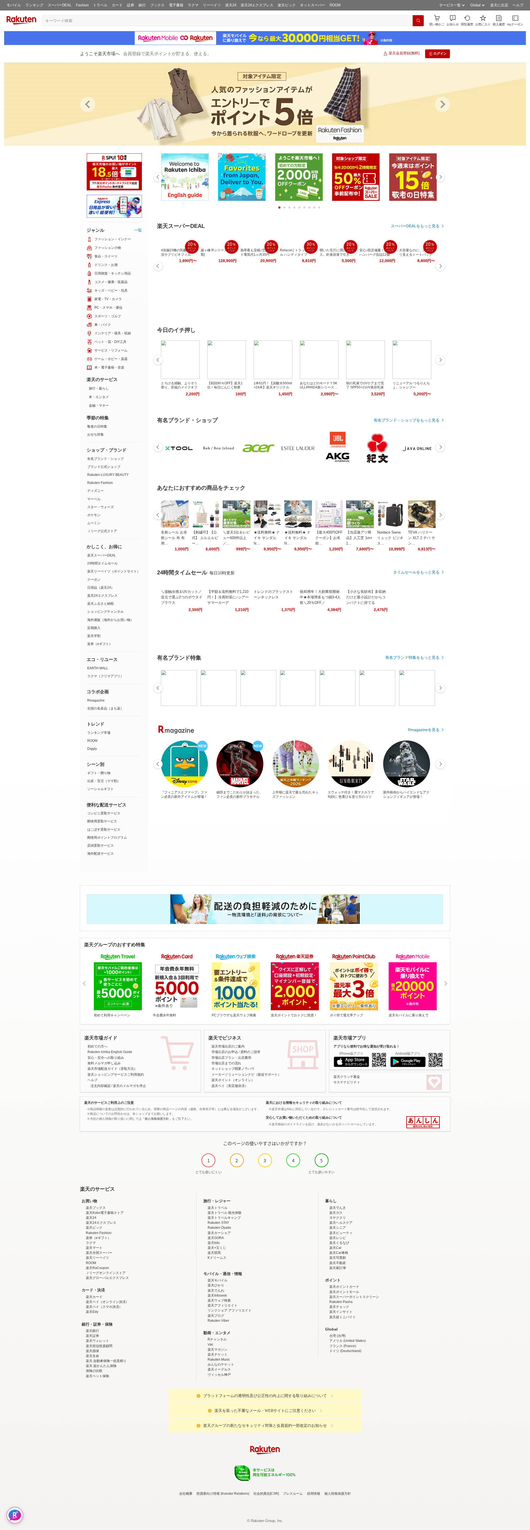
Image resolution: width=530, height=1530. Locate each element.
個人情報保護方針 (337, 1494)
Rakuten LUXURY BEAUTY (108, 475)
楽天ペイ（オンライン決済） (107, 1302)
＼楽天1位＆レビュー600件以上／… (236, 537)
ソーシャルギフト (100, 789)
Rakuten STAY (218, 1223)
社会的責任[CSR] (266, 1494)
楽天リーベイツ (97, 1258)
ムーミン (93, 523)
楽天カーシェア (219, 1233)
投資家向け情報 (208, 1494)
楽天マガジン (217, 1350)
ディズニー (95, 491)
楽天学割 (93, 636)
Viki (210, 1345)
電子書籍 (176, 5)
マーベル (93, 499)
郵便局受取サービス (102, 821)
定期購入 (93, 628)
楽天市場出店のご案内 (228, 1046)
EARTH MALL (97, 668)
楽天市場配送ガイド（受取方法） (112, 1069)
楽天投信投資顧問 (99, 1346)
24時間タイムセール (102, 563)
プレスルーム (293, 1494)
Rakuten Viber (218, 1321)
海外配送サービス (100, 853)
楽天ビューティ (341, 1233)
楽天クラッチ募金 (346, 1077)
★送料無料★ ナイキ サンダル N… (267, 537)
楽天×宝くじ (217, 1248)
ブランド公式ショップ (103, 467)
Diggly (92, 749)
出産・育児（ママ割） (103, 781)
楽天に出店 (499, 5)
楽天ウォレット (97, 1341)
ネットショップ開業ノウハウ (233, 1069)
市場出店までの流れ (226, 1063)
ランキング (34, 5)
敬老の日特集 (97, 426)
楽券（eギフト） (99, 644)
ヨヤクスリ (337, 1218)
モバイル (14, 5)
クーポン (93, 580)
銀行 (142, 5)
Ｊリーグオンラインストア (106, 1273)
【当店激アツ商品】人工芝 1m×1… (359, 537)
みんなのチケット (221, 1364)
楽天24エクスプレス (257, 5)
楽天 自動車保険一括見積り (106, 1361)
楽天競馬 (214, 1253)
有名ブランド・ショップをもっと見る (406, 420)
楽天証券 (92, 1336)
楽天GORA (216, 1238)
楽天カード (94, 1297)
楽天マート (94, 1248)
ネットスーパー (312, 5)
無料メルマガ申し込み (104, 1063)
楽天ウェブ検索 (219, 1300)
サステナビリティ (346, 1082)
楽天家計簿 (337, 1268)
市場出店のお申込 (224, 1052)
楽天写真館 (337, 1258)
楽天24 (230, 5)
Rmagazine (96, 700)
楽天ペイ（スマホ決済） (104, 1307)
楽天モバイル (217, 1280)
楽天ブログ (216, 1316)
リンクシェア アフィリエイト (229, 1310)
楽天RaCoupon (97, 1268)
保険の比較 (94, 1371)
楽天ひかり (216, 1285)
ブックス (157, 5)
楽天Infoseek (217, 1295)
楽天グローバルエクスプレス (107, 1278)
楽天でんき (337, 1208)
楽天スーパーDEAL (101, 555)
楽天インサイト (341, 1312)
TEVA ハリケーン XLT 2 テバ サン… (421, 537)
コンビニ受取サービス (103, 813)
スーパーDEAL (59, 5)
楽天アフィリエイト (222, 1305)
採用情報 (313, 1494)
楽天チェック (339, 1307)
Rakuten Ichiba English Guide (110, 1052)
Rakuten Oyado (219, 1228)
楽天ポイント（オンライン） (233, 1080)
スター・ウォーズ (100, 507)
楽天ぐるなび (339, 1243)
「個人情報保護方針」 (157, 1118)
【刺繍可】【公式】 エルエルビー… (205, 537)
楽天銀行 (92, 1331)
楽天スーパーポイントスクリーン (354, 1297)
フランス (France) (342, 1346)
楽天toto (214, 1243)
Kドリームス (217, 1258)
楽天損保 (92, 1351)
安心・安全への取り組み (106, 1058)
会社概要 (185, 1494)
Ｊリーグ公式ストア (102, 531)
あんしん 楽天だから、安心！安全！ (423, 1122)
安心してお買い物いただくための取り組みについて (304, 1117)
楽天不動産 (337, 1263)
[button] (453, 20)
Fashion (82, 5)
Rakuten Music (219, 1359)
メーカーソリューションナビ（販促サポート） (246, 1074)
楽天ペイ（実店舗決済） (229, 1086)
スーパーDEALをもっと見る (415, 226)
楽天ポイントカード (344, 1287)
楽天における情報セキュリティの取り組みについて (304, 1103)
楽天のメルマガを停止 (129, 1086)
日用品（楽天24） (100, 588)
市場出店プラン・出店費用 (231, 1058)
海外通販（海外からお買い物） (110, 620)
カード (117, 5)
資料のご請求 (250, 1052)
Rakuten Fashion (100, 483)
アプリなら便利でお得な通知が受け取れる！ (366, 1046)
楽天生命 (92, 1356)
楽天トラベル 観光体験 (225, 1213)
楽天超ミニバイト (342, 1317)
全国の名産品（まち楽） (105, 708)
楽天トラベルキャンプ (224, 1218)
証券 (130, 5)
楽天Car (335, 1248)
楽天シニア (337, 1228)
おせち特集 (95, 434)
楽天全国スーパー (99, 1253)
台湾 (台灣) (337, 1336)
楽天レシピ (337, 1238)
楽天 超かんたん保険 (101, 1366)
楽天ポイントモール (344, 1292)
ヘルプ (518, 5)
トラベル (100, 5)
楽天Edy (92, 1312)
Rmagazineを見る (423, 729)
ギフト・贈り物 (98, 773)
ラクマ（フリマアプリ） (105, 676)
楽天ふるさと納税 (100, 604)
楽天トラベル (217, 1208)
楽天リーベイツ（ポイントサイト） (113, 571)
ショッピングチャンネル (105, 612)
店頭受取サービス (100, 845)
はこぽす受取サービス (103, 829)
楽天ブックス (96, 1208)
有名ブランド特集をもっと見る (412, 657)
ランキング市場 (98, 733)
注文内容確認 (100, 1086)
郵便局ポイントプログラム (107, 837)
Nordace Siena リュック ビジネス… (390, 537)
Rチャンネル (217, 1339)
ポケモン (93, 515)
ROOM (335, 5)
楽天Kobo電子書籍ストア (105, 1213)
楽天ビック (287, 5)
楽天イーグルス (219, 1369)
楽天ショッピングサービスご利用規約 (116, 1074)
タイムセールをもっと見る (416, 572)
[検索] (418, 20)
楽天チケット (217, 1354)
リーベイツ (212, 5)
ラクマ (193, 5)
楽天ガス (336, 1213)
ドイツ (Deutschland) (345, 1351)
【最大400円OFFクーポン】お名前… (329, 537)
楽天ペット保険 (97, 1376)
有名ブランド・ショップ (105, 459)
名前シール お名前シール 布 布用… (174, 537)
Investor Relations (234, 1494)
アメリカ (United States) (347, 1341)
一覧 (138, 230)
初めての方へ (97, 1046)
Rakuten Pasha (341, 1302)
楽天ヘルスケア (341, 1223)
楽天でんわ (216, 1290)
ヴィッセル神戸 (219, 1375)
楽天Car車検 (338, 1253)
